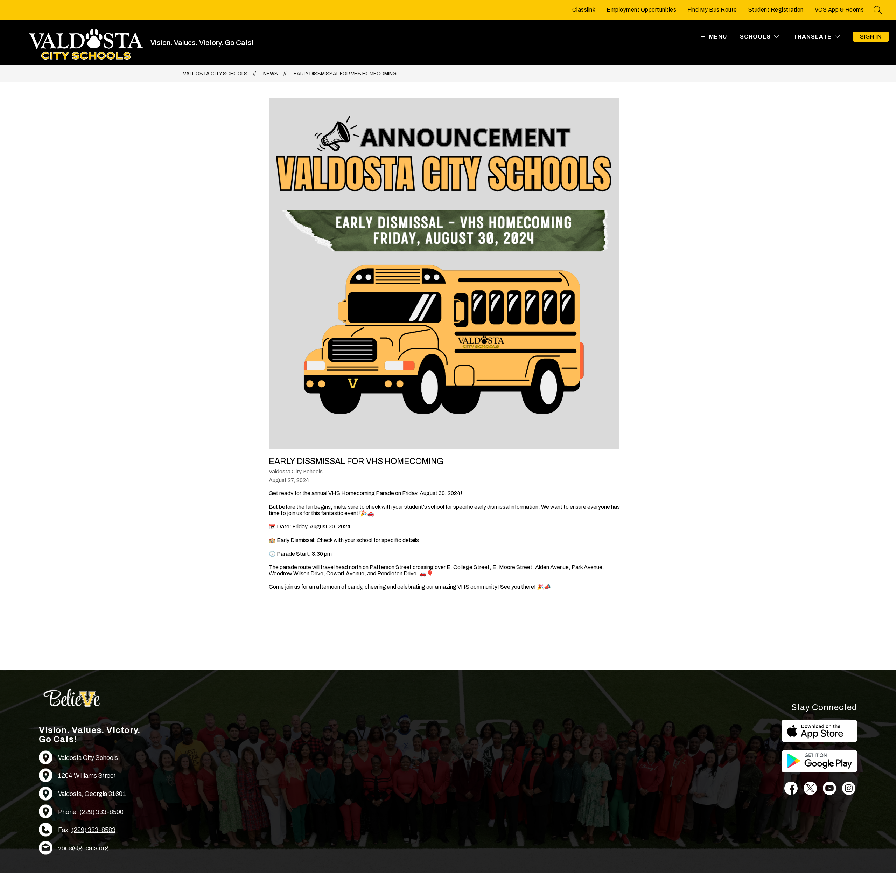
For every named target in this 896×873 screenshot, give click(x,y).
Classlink (584, 10)
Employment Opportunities (641, 10)
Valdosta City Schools (215, 73)
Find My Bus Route (712, 10)
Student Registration (776, 10)
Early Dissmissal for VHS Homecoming (345, 73)
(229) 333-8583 (93, 829)
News (270, 73)
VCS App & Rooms (839, 10)
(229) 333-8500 (101, 812)
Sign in (871, 37)
